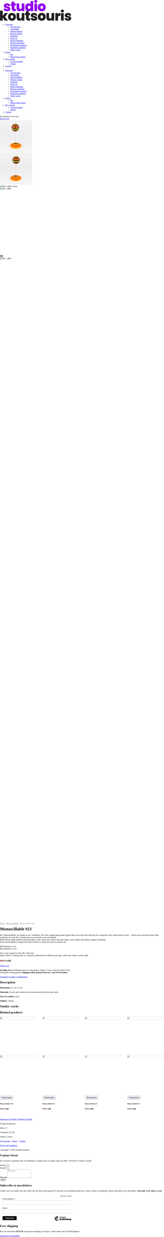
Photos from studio (17, 57)
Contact (8, 66)
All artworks (15, 27)
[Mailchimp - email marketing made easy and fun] (62, 1221)
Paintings (14, 36)
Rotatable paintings (18, 47)
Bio (11, 54)
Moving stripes (16, 34)
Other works (15, 50)
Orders (13, 64)
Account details (16, 61)
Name (2, 1165)
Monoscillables (16, 31)
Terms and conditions (8, 1145)
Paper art (13, 38)
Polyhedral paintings (18, 45)
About (7, 52)
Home (2, 923)
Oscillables (14, 29)
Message (4, 1177)
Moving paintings (17, 43)
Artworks (9, 24)
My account (10, 59)
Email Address (9, 1199)
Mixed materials (16, 41)
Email (2, 1168)
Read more (7, 1097)
